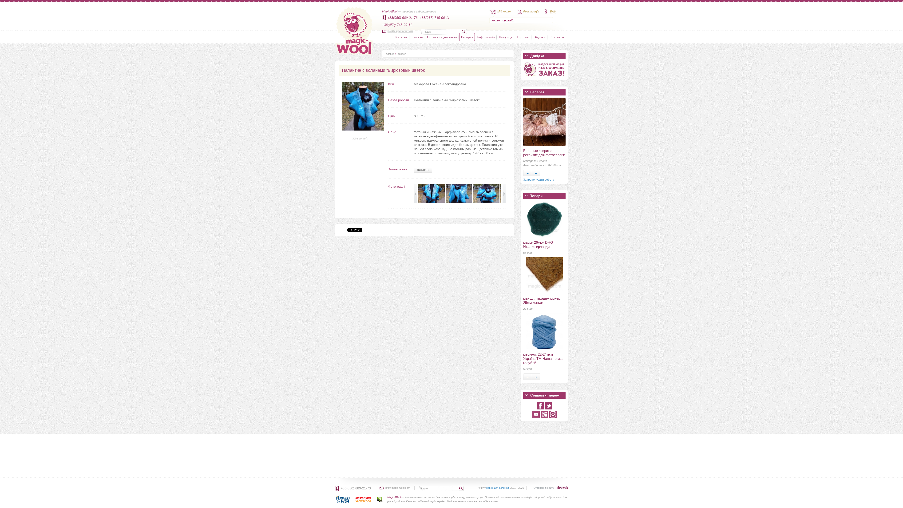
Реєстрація (531, 11)
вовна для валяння (497, 487)
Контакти (557, 37)
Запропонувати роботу (538, 179)
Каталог (401, 37)
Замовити (422, 169)
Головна (389, 53)
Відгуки (540, 37)
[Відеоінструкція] (544, 77)
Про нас (523, 37)
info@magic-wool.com (400, 31)
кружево (530, 229)
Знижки (417, 37)
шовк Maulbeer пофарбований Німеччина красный (544, 248)
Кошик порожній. (502, 20)
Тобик (528, 151)
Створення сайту (544, 487)
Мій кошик (504, 11)
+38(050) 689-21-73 (356, 488)
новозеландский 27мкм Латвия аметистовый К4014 (542, 210)
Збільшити (358, 138)
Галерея (467, 37)
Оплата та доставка (442, 37)
